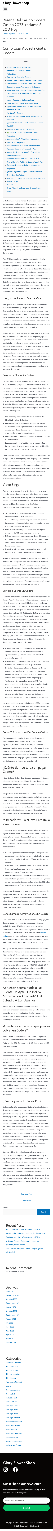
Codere (10, 185)
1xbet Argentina (12, 1366)
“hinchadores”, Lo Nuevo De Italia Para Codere (24, 84)
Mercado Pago (12, 181)
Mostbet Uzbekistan (14, 1433)
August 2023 (11, 1307)
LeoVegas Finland (13, 1406)
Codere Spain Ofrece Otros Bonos (20, 129)
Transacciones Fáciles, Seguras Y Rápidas (22, 103)
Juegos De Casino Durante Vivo (19, 67)
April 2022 (10, 1335)
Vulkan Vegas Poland (14, 1441)
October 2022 (11, 1311)
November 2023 (12, 1295)
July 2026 (9, 1291)
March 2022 (10, 1339)
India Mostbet (11, 1398)
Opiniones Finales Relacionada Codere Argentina (26, 178)
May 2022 (10, 1331)
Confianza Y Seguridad (16, 142)
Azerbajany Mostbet (14, 1382)
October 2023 (11, 1299)
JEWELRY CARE (11, 1402)
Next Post (27, 1200)
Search (5, 1208)
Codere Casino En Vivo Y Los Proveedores (23, 139)
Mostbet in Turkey (13, 1425)
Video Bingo (12, 74)
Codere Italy (11, 1394)
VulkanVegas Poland (13, 1445)
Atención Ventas (13, 110)
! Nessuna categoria (13, 1362)
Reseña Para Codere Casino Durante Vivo (23, 159)
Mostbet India (11, 1429)
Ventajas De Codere (15, 113)
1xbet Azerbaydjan (13, 1374)
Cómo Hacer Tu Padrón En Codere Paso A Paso (25, 162)
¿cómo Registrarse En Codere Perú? (20, 100)
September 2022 (13, 1315)
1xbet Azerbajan (12, 1370)
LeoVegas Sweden (13, 1418)
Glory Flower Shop (16, 3)
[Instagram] (5, 1470)
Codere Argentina (9, 34)
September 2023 (13, 1303)
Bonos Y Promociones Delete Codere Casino (24, 80)
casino (8, 1386)
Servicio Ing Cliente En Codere (19, 77)
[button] (5, 9)
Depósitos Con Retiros (16, 175)
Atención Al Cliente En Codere (19, 71)
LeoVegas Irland (12, 1414)
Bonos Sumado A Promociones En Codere (23, 87)
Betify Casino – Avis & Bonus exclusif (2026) (23, 1237)
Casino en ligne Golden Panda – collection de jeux (25, 1233)
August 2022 (11, 1319)
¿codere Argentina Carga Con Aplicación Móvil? (25, 172)
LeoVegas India (12, 1410)
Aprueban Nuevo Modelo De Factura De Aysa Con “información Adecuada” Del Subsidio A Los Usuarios (26, 93)
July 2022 (9, 1323)
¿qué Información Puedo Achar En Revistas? (24, 106)
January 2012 (11, 1343)
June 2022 (10, 1327)
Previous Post (26, 1194)
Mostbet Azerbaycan (14, 1422)
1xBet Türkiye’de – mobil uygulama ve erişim (23, 1229)
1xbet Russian (11, 1378)
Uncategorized (12, 1437)
